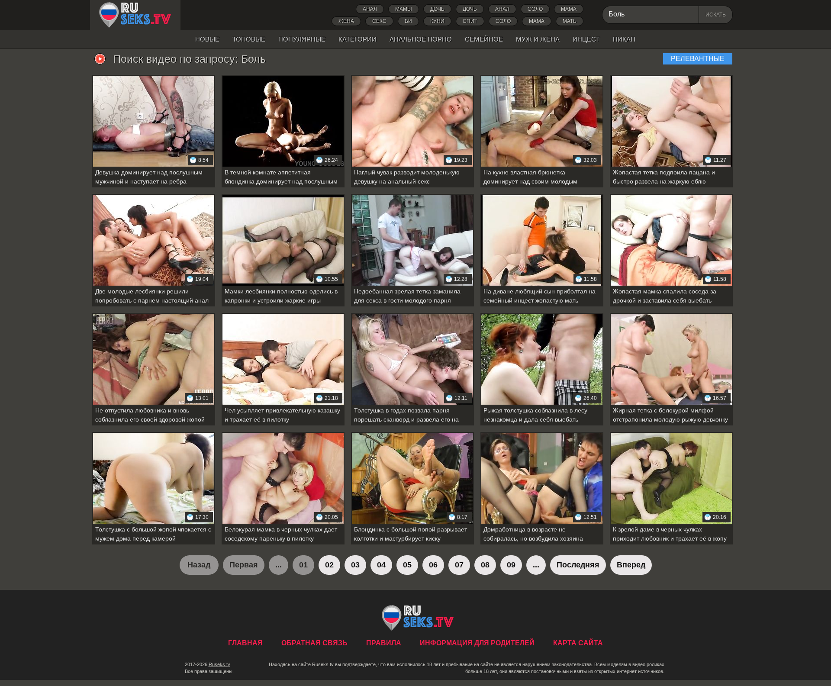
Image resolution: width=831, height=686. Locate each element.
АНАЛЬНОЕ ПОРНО (421, 39)
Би (408, 21)
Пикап (624, 39)
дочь (437, 9)
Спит (470, 21)
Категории (357, 39)
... (536, 564)
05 (407, 564)
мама (536, 21)
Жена (346, 21)
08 (485, 564)
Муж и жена (538, 39)
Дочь (470, 9)
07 (459, 564)
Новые (207, 39)
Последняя (578, 564)
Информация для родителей (477, 643)
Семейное (484, 39)
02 (329, 564)
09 (511, 564)
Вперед (631, 564)
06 (433, 564)
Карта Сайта (578, 643)
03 (355, 564)
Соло (535, 9)
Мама (569, 9)
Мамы (403, 9)
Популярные (301, 39)
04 (381, 564)
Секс (379, 21)
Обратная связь (314, 643)
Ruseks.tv (219, 664)
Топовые (248, 39)
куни (437, 21)
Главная (135, 15)
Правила (383, 643)
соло (503, 21)
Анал (370, 9)
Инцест (586, 39)
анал (502, 9)
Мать (570, 21)
